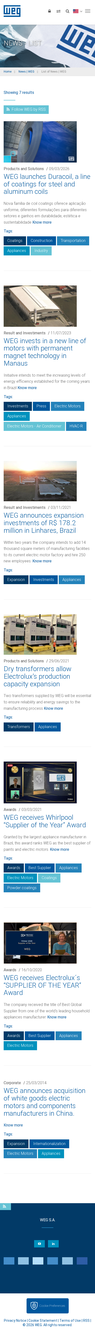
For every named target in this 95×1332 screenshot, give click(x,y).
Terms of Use (70, 1320)
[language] (77, 11)
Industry (41, 250)
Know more (42, 222)
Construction (41, 240)
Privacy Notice (15, 1320)
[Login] (49, 11)
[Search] (67, 11)
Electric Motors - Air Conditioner (34, 426)
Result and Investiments (25, 333)
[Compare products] (58, 11)
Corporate (12, 1083)
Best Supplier (39, 867)
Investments (17, 406)
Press (41, 406)
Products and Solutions (24, 168)
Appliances (16, 250)
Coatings (14, 240)
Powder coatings (22, 887)
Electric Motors (68, 406)
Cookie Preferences (52, 1306)
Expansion (16, 579)
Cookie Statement (42, 1320)
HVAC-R (76, 426)
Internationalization (49, 1143)
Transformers (18, 726)
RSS (86, 1320)
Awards (10, 809)
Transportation (73, 240)
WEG (10, 11)
